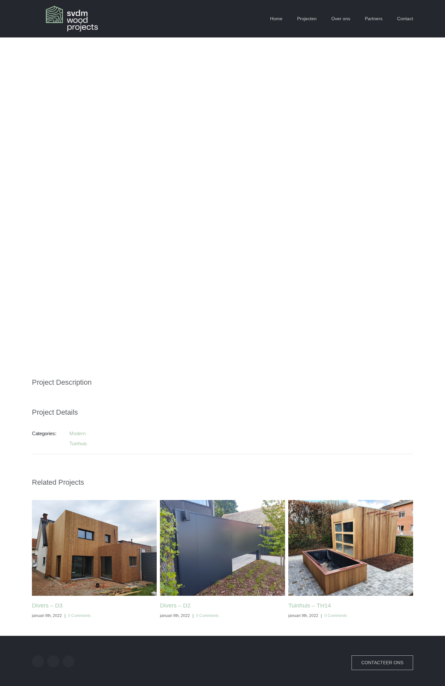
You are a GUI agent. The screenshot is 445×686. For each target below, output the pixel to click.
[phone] (69, 661)
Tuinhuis (78, 443)
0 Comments (79, 615)
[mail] (53, 661)
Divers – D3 (47, 605)
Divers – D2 (175, 605)
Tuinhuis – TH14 (309, 605)
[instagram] (38, 661)
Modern (77, 433)
